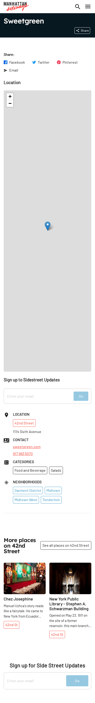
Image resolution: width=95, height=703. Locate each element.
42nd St (11, 624)
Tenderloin (51, 499)
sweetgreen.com (27, 447)
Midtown (53, 490)
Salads (56, 470)
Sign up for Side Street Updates (47, 665)
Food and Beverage (30, 470)
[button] (47, 226)
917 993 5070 (23, 454)
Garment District (28, 490)
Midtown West (26, 499)
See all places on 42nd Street (65, 545)
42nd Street (24, 423)
